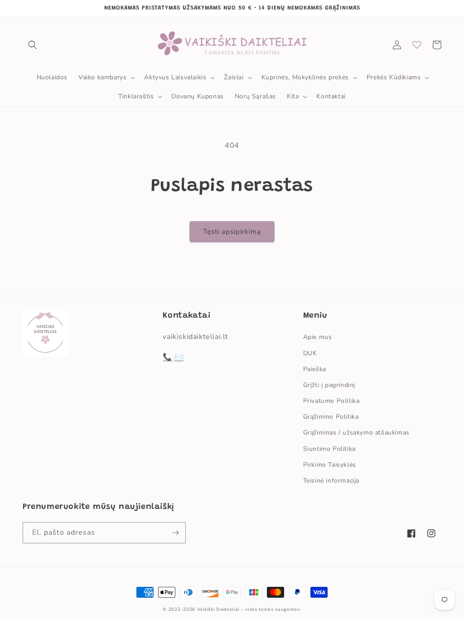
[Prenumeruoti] (175, 532)
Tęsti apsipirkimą (232, 231)
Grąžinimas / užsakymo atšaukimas (356, 432)
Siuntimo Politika (329, 449)
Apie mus (317, 337)
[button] (33, 45)
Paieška (314, 369)
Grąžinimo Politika (331, 416)
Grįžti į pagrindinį (329, 385)
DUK (310, 353)
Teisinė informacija (331, 480)
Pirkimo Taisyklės (329, 464)
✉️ (179, 357)
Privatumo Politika (331, 401)
